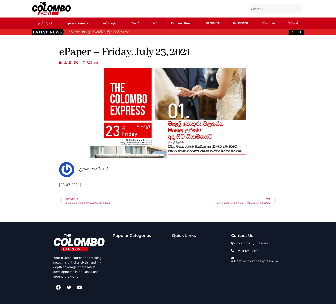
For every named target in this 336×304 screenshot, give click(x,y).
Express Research (77, 23)
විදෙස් (135, 23)
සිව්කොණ (268, 23)
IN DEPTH (240, 23)
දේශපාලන (110, 23)
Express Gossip (182, 23)
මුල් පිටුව (45, 23)
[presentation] (292, 32)
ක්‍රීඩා (155, 23)
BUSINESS (213, 23)
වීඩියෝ (293, 23)
